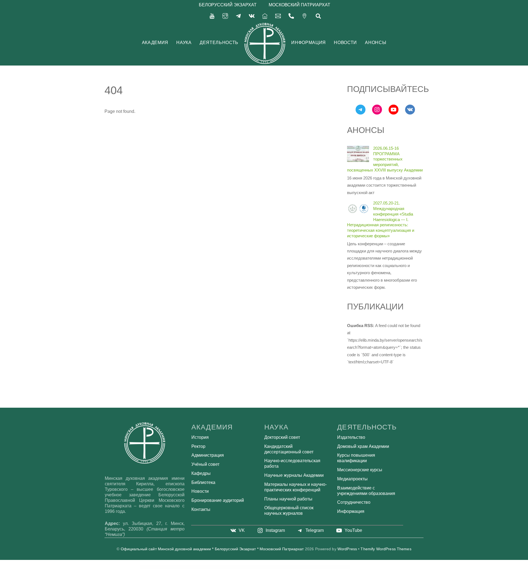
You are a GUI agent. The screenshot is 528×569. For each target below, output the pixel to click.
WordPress (347, 549)
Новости (345, 42)
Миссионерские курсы (359, 469)
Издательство (351, 437)
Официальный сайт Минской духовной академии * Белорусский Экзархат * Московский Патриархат (212, 549)
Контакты (200, 509)
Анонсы (375, 42)
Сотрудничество (353, 502)
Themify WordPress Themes (386, 549)
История (200, 437)
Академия (155, 42)
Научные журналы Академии (294, 475)
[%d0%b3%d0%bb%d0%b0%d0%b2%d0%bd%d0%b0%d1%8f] (264, 15)
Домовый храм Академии (363, 446)
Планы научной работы (288, 499)
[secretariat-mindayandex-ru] (278, 15)
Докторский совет (282, 437)
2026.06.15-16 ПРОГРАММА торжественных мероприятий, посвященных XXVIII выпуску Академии (385, 159)
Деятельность (219, 42)
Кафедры (201, 473)
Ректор (198, 446)
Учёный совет (205, 464)
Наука (183, 42)
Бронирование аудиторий (217, 500)
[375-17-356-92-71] (291, 15)
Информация (308, 42)
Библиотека (203, 482)
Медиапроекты (352, 479)
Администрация (207, 455)
